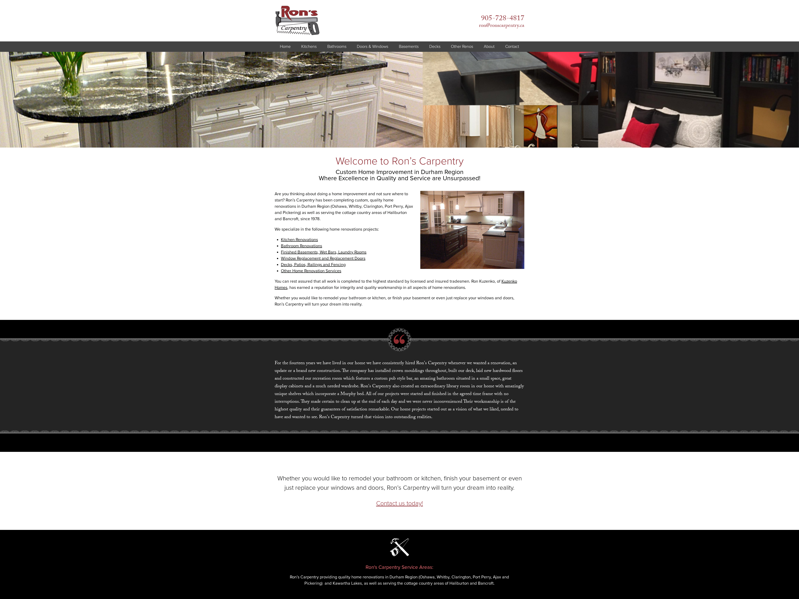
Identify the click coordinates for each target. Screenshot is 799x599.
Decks (434, 46)
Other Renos (462, 46)
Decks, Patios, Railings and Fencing (313, 264)
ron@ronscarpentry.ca (501, 26)
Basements (409, 46)
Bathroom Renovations (301, 246)
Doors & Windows (372, 46)
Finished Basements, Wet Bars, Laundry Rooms (323, 252)
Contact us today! (399, 503)
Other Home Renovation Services (311, 270)
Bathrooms (336, 46)
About (489, 46)
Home (285, 46)
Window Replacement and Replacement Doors (323, 258)
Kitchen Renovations (299, 239)
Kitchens (309, 46)
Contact (512, 46)
